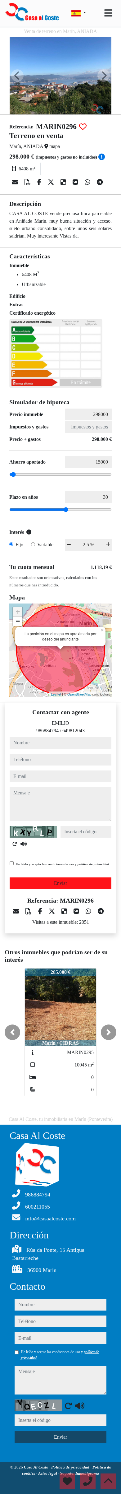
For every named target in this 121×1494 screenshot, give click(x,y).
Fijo (19, 544)
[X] (52, 182)
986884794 (47, 730)
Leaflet (56, 693)
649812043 (73, 730)
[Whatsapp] (88, 182)
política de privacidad (93, 864)
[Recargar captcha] (15, 844)
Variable (45, 544)
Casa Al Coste (36, 1467)
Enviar (60, 883)
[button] (12, 1032)
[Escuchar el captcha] (23, 844)
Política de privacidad (70, 1467)
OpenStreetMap (79, 693)
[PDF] (28, 182)
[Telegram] (100, 182)
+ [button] (18, 612)
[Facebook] (40, 182)
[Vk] (76, 182)
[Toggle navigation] (108, 13)
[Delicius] (64, 182)
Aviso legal (48, 1473)
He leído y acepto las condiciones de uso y (62, 864)
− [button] (18, 621)
